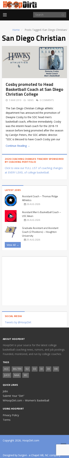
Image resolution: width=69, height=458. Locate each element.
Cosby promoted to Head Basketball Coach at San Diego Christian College (34, 89)
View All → (13, 245)
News (30, 100)
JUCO (7, 375)
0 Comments (47, 100)
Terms (6, 420)
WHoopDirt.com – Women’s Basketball (26, 400)
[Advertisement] (34, 280)
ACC (6, 368)
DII (48, 368)
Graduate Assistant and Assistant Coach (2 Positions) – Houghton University (40, 232)
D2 (27, 368)
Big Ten (17, 368)
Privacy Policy (11, 415)
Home (16, 30)
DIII (56, 368)
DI (41, 368)
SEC (25, 375)
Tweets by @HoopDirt (18, 322)
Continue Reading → (18, 145)
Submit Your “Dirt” (13, 396)
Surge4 (22, 455)
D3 (34, 368)
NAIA (16, 375)
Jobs (5, 391)
